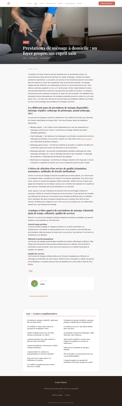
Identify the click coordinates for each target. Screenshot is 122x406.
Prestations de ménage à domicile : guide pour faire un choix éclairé (42, 321)
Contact (67, 395)
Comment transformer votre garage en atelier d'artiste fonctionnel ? (42, 346)
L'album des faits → (106, 3)
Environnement (70, 3)
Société (79, 3)
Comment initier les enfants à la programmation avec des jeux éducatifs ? (40, 353)
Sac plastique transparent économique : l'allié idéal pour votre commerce (79, 334)
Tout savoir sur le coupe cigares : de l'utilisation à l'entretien (39, 359)
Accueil (29, 3)
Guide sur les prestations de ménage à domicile (76, 348)
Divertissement (51, 3)
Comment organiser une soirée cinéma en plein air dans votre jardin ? (41, 340)
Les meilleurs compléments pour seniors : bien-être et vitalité (41, 365)
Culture (41, 3)
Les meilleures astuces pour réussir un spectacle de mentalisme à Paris (40, 327)
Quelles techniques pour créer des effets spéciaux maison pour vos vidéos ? (40, 334)
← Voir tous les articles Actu (37, 296)
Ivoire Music (61, 382)
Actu (35, 3)
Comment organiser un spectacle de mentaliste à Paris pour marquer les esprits (78, 361)
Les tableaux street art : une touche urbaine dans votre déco (78, 327)
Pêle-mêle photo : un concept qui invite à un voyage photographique (78, 355)
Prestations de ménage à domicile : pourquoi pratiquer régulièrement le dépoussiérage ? (78, 321)
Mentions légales (57, 395)
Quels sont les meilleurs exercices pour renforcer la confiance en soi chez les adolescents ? (77, 341)
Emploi (60, 3)
